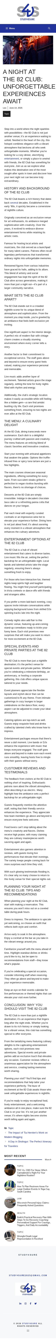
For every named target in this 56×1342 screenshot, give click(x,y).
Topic (6, 114)
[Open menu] (28, 1330)
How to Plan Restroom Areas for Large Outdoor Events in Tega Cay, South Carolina (33, 1189)
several (14, 202)
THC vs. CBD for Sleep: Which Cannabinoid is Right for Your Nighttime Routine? (32, 1173)
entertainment (11, 158)
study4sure (29, 1324)
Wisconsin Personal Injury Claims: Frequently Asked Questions (33, 1204)
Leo (4, 108)
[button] (49, 28)
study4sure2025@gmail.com (28, 1275)
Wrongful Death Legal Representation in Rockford (30, 1237)
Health (21, 1213)
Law (19, 1199)
